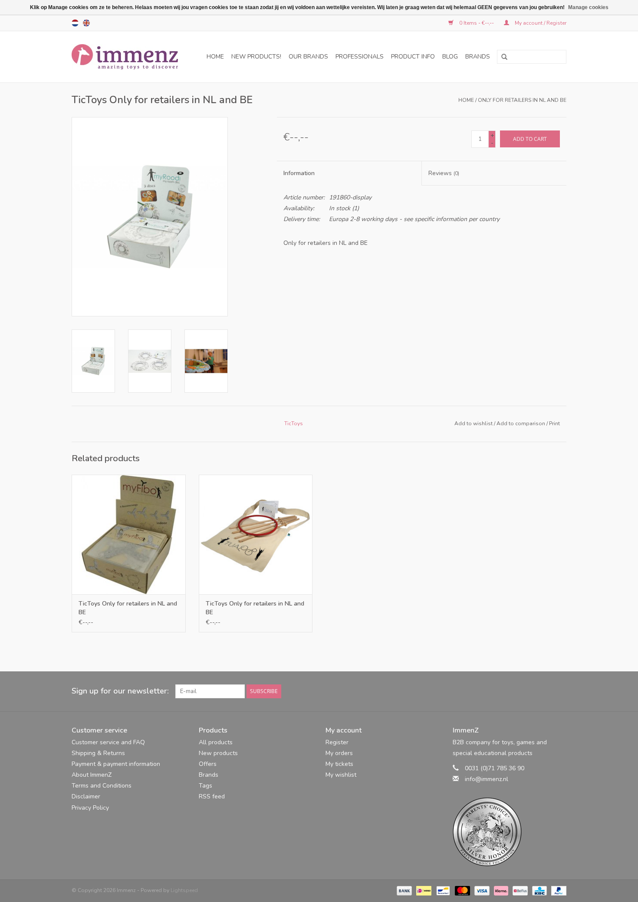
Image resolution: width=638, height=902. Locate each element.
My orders (339, 753)
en (86, 23)
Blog (450, 56)
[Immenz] (128, 56)
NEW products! (256, 56)
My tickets (339, 764)
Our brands (308, 56)
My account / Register (539, 23)
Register (337, 742)
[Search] (501, 57)
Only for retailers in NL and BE (522, 100)
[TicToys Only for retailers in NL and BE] (129, 534)
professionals (359, 56)
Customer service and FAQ (108, 742)
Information (299, 173)
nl (75, 23)
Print (554, 423)
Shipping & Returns (98, 753)
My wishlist (341, 775)
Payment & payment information (116, 764)
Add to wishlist (473, 423)
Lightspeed (184, 890)
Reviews (443, 173)
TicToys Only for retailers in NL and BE (128, 607)
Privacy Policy (90, 808)
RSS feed (212, 796)
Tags (205, 786)
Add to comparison (521, 423)
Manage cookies (588, 7)
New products (218, 753)
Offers (208, 764)
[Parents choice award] (510, 832)
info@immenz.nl (486, 779)
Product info (413, 56)
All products (216, 742)
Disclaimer (86, 796)
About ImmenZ (92, 775)
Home (215, 56)
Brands (477, 56)
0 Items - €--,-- (476, 23)
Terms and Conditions (102, 786)
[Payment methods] (403, 890)
